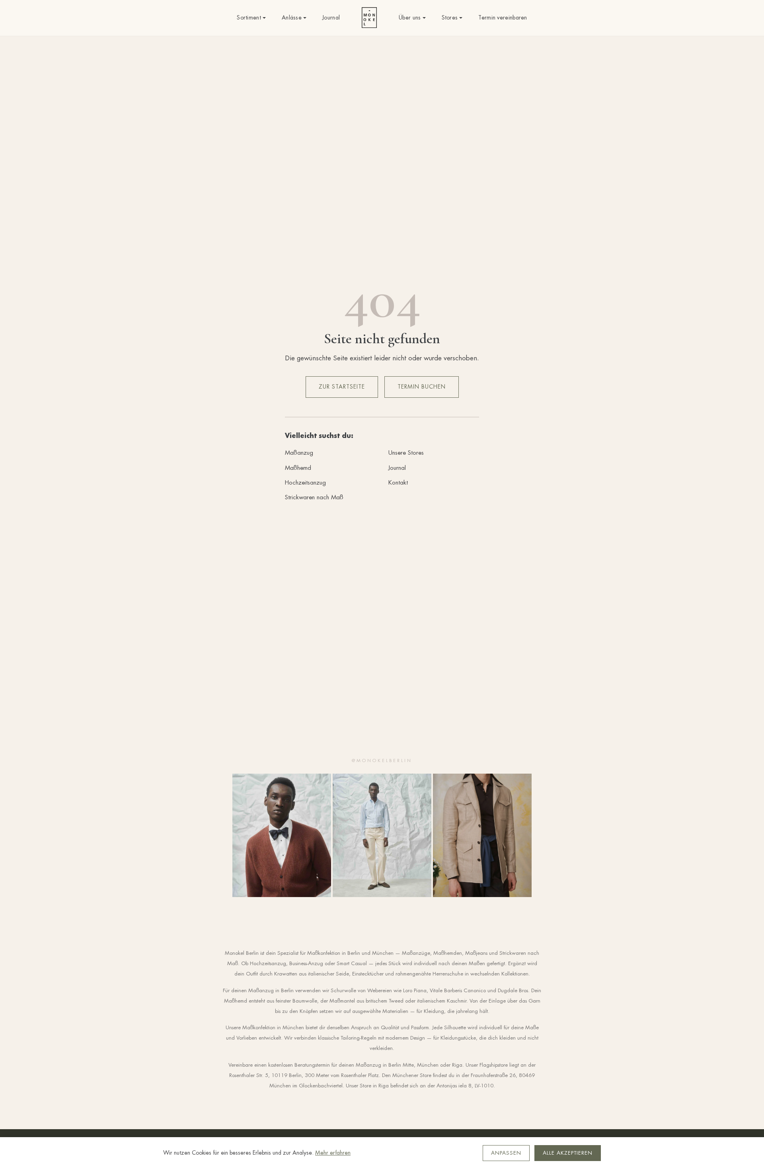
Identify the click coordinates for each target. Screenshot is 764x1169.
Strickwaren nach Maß (314, 497)
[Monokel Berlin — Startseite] (369, 17)
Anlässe (292, 17)
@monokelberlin (382, 760)
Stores (450, 17)
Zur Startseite (342, 386)
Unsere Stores (406, 452)
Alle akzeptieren (567, 1152)
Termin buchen (422, 386)
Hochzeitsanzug (305, 482)
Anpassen (506, 1152)
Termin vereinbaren (502, 17)
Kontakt (398, 482)
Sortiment (249, 17)
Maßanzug (299, 452)
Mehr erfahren (333, 1152)
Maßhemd (298, 467)
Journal (331, 17)
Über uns (410, 17)
